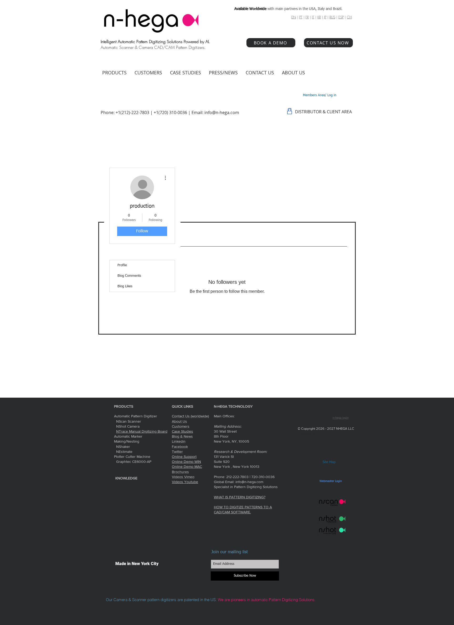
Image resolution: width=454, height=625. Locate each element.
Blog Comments (129, 276)
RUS (332, 17)
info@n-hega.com (221, 112)
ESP (341, 17)
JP (325, 17)
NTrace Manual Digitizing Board (141, 431)
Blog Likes (124, 286)
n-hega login (341, 417)
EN (293, 17)
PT (300, 17)
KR (319, 17)
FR (307, 17)
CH (349, 17)
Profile (122, 265)
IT (313, 17)
